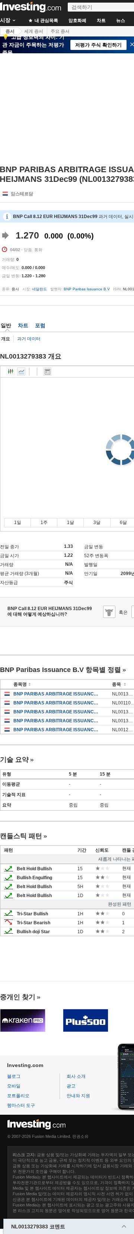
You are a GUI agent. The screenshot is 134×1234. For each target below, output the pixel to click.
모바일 (13, 1086)
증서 (10, 31)
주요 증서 (60, 31)
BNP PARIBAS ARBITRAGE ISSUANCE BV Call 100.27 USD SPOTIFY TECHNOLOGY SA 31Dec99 (57, 711)
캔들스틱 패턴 (21, 836)
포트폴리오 (18, 1095)
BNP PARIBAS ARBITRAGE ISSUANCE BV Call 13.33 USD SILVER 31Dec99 (57, 694)
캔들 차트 (11, 371)
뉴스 (120, 20)
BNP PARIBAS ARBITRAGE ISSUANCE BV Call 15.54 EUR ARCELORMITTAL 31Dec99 (57, 720)
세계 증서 (33, 31)
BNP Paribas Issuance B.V (87, 289)
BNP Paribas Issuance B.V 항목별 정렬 (60, 669)
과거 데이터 (29, 338)
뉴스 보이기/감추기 (47, 371)
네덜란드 (39, 289)
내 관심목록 (46, 20)
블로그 (13, 1076)
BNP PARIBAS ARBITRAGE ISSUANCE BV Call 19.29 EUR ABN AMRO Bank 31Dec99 (57, 729)
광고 (71, 1086)
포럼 (40, 325)
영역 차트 (21, 371)
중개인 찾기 (17, 997)
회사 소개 (76, 1076)
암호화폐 (77, 20)
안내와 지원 (78, 1095)
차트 (101, 20)
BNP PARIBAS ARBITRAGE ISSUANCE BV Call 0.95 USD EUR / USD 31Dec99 (57, 703)
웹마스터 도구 (21, 1105)
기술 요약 (14, 759)
